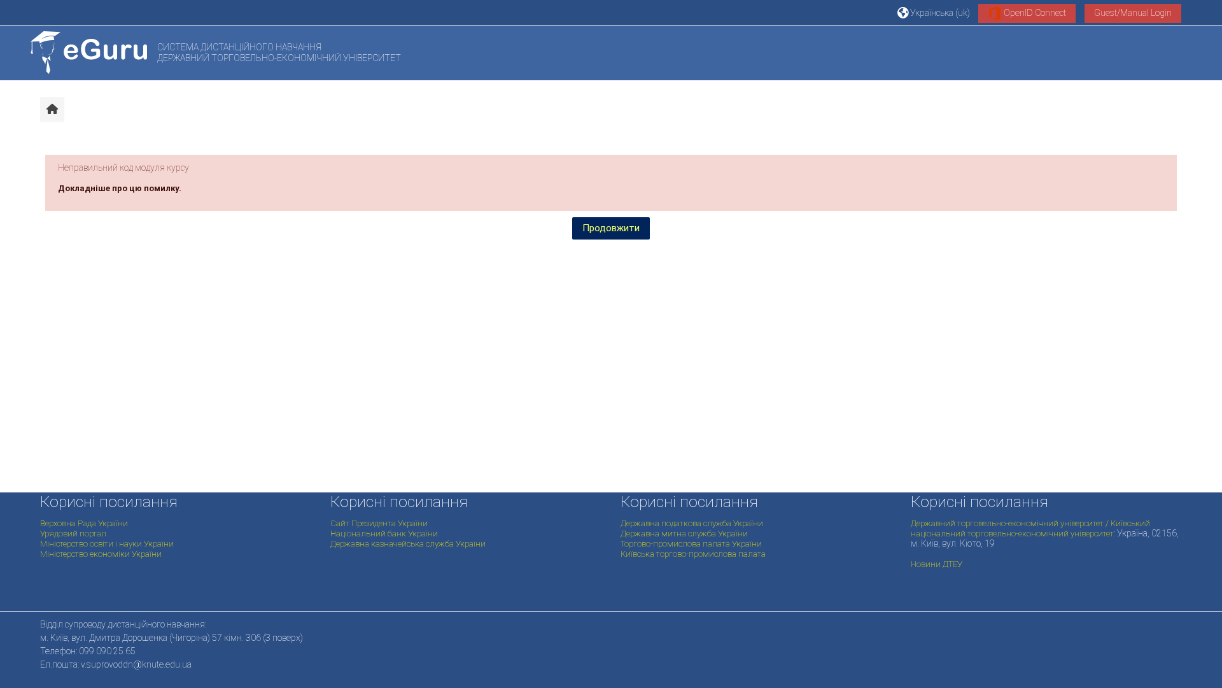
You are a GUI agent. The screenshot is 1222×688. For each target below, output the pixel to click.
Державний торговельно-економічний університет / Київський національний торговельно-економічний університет (1030, 528)
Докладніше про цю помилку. (119, 188)
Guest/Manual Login (1133, 13)
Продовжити (611, 228)
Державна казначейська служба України (408, 543)
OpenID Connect (1034, 13)
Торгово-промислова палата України (691, 543)
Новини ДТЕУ (936, 564)
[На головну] (89, 52)
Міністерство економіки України (101, 554)
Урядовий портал (73, 533)
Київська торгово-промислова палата (693, 554)
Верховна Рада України (84, 523)
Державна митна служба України (684, 533)
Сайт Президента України (379, 523)
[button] (933, 12)
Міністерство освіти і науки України (107, 543)
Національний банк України (384, 533)
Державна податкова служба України (692, 523)
